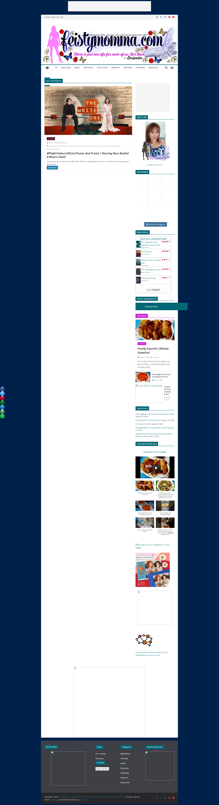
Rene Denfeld (146, 272)
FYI (56, 67)
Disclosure (66, 67)
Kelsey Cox (146, 280)
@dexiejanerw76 (151, 306)
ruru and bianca (63, 146)
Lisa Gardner (146, 254)
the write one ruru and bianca (111, 146)
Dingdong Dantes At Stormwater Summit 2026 (153, 428)
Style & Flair (102, 67)
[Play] (156, 468)
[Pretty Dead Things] (138, 278)
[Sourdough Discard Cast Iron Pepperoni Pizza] (143, 377)
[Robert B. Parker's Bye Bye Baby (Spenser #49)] (138, 260)
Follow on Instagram (156, 224)
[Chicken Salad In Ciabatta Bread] (149, 393)
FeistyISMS (128, 67)
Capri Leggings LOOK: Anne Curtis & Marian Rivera (155, 414)
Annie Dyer (146, 247)
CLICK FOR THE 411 (155, 165)
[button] (145, 489)
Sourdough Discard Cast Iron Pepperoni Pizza (161, 375)
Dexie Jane (63, 143)
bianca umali (53, 146)
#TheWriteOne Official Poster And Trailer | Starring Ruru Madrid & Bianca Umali (88, 155)
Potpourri (140, 67)
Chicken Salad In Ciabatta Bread (167, 390)
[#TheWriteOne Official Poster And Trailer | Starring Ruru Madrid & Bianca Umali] (88, 110)
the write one (82, 146)
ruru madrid (73, 146)
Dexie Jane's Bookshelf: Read (153, 238)
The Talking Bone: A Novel (151, 270)
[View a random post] (172, 67)
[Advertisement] (109, 6)
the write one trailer (53, 149)
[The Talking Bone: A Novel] (138, 270)
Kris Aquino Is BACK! (143, 424)
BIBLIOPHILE (153, 67)
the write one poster (94, 146)
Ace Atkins (145, 265)
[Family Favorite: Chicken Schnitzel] (155, 330)
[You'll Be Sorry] (138, 252)
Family (77, 67)
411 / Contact (100, 754)
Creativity (115, 67)
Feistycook (88, 67)
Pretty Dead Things (148, 278)
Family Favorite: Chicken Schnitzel (153, 350)
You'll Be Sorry (146, 252)
